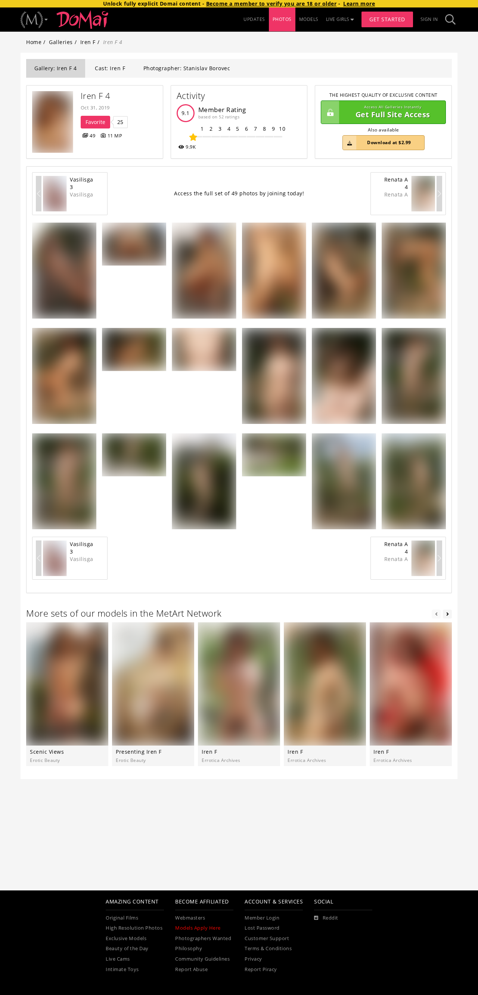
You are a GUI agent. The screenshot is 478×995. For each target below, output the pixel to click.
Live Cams (118, 959)
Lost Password (262, 928)
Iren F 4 (96, 96)
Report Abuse (191, 969)
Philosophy (188, 948)
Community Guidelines (202, 959)
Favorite (95, 121)
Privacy (253, 959)
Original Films (122, 918)
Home (33, 42)
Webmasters (190, 918)
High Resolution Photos (134, 928)
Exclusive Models (126, 938)
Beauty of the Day (127, 948)
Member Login (262, 918)
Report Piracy (261, 969)
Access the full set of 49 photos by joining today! (239, 193)
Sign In (429, 19)
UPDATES (254, 19)
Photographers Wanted (203, 938)
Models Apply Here (198, 928)
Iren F (88, 42)
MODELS (309, 19)
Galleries (61, 42)
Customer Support (267, 938)
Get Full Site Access (393, 112)
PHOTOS (282, 19)
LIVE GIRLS (338, 19)
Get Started (387, 19)
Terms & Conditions (268, 948)
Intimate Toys (122, 969)
